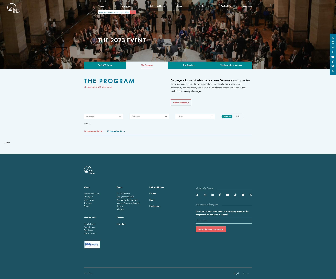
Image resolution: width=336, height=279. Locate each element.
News (151, 199)
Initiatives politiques (157, 5)
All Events (120, 209)
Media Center (90, 217)
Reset (86, 123)
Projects (152, 193)
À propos (102, 5)
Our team (87, 203)
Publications (226, 5)
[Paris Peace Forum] (13, 3)
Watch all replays (181, 102)
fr (248, 1)
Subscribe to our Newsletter (211, 229)
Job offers (121, 223)
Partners (87, 206)
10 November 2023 (93, 131)
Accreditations (89, 227)
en (243, 1)
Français (245, 273)
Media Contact (90, 233)
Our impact (88, 196)
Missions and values (91, 193)
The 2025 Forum (123, 193)
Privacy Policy (88, 273)
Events (119, 187)
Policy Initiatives (156, 187)
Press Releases (89, 223)
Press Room (88, 230)
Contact (120, 217)
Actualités (247, 5)
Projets (180, 5)
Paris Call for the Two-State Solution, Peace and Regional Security (128, 202)
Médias (202, 5)
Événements (127, 5)
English (236, 273)
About (87, 187)
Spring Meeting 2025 (125, 196)
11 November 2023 (116, 131)
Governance (89, 199)
